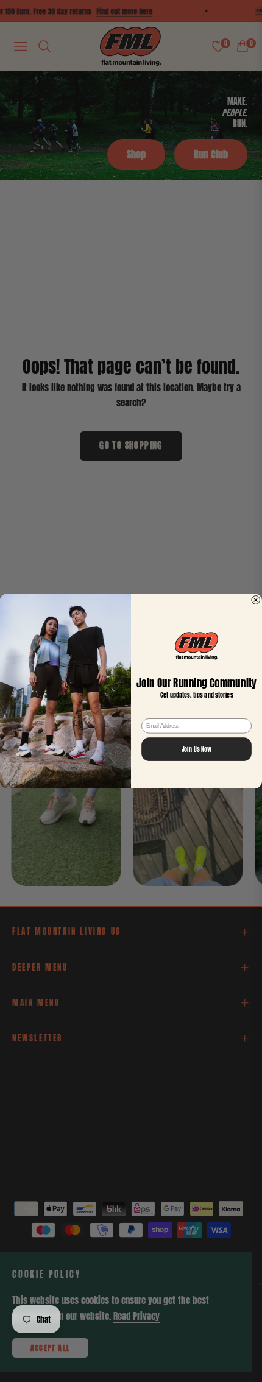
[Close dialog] (256, 599)
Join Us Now (197, 749)
